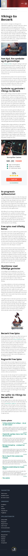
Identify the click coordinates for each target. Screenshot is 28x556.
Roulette (3, 541)
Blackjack (3, 536)
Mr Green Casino (5, 497)
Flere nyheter (6, 478)
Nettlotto (3, 538)
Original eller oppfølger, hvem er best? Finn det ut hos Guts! (15, 435)
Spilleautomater (4, 9)
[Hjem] (6, 3)
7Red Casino (4, 493)
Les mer (25, 432)
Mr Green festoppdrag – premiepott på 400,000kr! (13, 446)
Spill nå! (14, 179)
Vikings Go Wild (7, 64)
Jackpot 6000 (4, 519)
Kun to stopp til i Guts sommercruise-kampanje (13, 457)
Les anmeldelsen (14, 183)
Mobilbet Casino (5, 495)
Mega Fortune (4, 523)
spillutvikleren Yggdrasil (10, 403)
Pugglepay (3, 512)
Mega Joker (3, 521)
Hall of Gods (4, 525)
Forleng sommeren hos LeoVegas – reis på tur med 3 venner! (14, 424)
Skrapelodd (4, 542)
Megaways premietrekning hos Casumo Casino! (13, 467)
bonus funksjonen (18, 339)
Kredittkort (3, 504)
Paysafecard (4, 510)
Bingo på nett (4, 534)
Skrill (2, 506)
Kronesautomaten (5, 527)
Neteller (3, 508)
